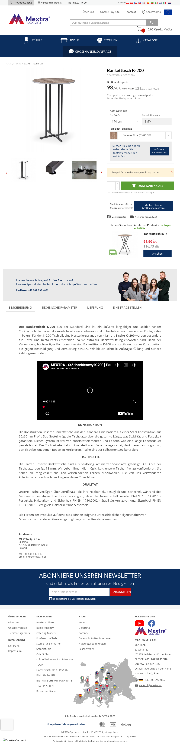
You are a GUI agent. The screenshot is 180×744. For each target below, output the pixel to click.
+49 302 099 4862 (38, 290)
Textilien (111, 40)
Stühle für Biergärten (48, 643)
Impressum (15, 651)
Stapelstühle (43, 649)
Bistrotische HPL (45, 675)
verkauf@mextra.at (51, 2)
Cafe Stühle (43, 654)
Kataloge (150, 40)
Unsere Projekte (110, 12)
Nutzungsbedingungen (92, 643)
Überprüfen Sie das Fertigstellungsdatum (135, 172)
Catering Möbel (45, 633)
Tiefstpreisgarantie (19, 633)
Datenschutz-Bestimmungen (95, 638)
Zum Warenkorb (147, 186)
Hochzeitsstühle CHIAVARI (51, 670)
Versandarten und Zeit (146, 216)
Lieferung (14, 645)
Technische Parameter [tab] (59, 307)
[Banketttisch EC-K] (125, 244)
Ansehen (157, 253)
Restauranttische (46, 691)
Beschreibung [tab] (20, 307)
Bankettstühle (44, 622)
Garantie (84, 633)
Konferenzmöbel (46, 638)
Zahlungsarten (119, 216)
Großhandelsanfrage (93, 51)
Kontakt (131, 12)
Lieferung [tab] (95, 307)
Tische (74, 40)
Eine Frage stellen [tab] (127, 307)
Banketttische (44, 627)
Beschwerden (87, 649)
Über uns (88, 12)
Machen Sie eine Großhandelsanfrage (153, 206)
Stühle (37, 40)
